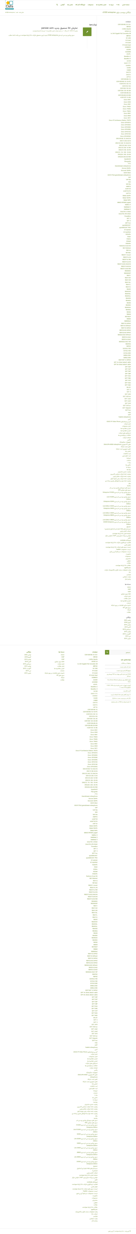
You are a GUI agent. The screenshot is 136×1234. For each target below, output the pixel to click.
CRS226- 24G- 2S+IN (124, 155)
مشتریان (128, 559)
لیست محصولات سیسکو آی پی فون (120, 552)
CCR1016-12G (126, 86)
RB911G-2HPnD (126, 324)
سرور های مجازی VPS (124, 490)
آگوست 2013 (127, 634)
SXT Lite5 (128, 401)
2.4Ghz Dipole (126, 29)
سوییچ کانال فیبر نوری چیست (124, 670)
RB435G (128, 298)
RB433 (129, 289)
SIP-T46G (128, 385)
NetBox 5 (128, 205)
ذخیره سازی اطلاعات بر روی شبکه (121, 605)
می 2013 (128, 636)
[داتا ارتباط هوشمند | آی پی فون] (9, 4)
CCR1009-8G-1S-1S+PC (123, 82)
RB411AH (128, 278)
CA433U (128, 66)
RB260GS (128, 271)
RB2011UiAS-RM (125, 269)
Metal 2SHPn (127, 196)
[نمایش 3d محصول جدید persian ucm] (87, 31)
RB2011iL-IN (127, 257)
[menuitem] (126, 4)
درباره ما (128, 467)
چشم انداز (128, 579)
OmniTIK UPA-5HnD (125, 214)
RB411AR (128, 280)
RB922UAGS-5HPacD (124, 335)
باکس (129, 440)
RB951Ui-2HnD (126, 339)
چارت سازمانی (127, 577)
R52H (129, 237)
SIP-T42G (128, 383)
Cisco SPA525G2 (125, 136)
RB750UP (128, 317)
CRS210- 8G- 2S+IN (125, 150)
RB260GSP (127, 273)
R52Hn (129, 239)
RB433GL (128, 294)
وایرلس (129, 575)
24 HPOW (128, 31)
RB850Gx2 (127, 321)
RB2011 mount (126, 255)
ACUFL (129, 54)
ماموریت (128, 554)
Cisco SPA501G (126, 123)
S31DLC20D (127, 353)
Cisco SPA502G (126, 125)
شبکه (129, 610)
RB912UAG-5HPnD (125, 333)
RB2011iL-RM (127, 260)
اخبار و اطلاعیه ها (51, 31)
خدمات (129, 460)
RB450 (129, 303)
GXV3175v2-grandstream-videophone (119, 175)
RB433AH (128, 292)
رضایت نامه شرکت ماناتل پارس (122, 476)
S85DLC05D (127, 358)
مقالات (129, 563)
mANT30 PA (127, 191)
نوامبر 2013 (127, 632)
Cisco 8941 (127, 113)
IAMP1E (128, 187)
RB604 (129, 314)
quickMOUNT (126, 225)
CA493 (129, 68)
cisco (129, 587)
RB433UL (128, 296)
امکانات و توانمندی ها (124, 435)
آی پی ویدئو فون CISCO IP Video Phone (119, 422)
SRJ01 (129, 387)
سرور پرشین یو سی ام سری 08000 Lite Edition (117, 520)
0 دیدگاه (66, 31)
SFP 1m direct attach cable (122, 362)
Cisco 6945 (127, 102)
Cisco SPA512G (126, 132)
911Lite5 (128, 43)
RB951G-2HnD (126, 337)
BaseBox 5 (127, 59)
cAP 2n (128, 77)
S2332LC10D (127, 349)
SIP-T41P (128, 381)
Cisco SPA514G (126, 134)
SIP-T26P (128, 371)
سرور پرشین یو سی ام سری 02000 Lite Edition (117, 506)
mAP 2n (128, 193)
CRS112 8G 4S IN (125, 141)
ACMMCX (128, 47)
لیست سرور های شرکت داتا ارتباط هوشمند (118, 547)
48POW (128, 36)
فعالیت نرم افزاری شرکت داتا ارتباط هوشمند (118, 543)
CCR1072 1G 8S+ (125, 98)
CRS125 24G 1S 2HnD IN (123, 143)
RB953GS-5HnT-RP (125, 342)
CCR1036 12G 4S (125, 88)
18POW (128, 27)
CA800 (129, 70)
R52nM (128, 241)
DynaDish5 (127, 159)
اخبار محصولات (126, 426)
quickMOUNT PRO (125, 228)
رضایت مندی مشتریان (124, 472)
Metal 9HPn (127, 200)
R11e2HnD (127, 230)
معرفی (129, 561)
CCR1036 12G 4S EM (124, 91)
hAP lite (128, 180)
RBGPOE (128, 344)
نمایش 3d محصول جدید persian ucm (59, 28)
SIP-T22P (128, 369)
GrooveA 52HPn (126, 171)
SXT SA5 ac (127, 406)
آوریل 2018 (127, 622)
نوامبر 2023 (127, 620)
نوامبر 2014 (127, 625)
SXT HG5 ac (127, 397)
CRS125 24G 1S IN (125, 146)
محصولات (128, 556)
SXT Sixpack (127, 408)
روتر (129, 483)
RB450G (128, 305)
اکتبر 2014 (128, 627)
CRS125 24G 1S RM (124, 148)
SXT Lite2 (128, 399)
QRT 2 (129, 218)
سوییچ (129, 527)
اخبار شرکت (58, 31)
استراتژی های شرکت (125, 433)
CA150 (129, 61)
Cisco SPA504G (126, 127)
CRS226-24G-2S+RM (124, 157)
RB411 (129, 276)
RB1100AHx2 (127, 248)
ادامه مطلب (11, 35)
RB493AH (128, 308)
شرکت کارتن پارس (125, 531)
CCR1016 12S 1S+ (125, 84)
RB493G (128, 310)
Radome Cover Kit (125, 246)
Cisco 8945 (127, 116)
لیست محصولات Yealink (123, 550)
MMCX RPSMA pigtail (124, 203)
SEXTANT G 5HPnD (125, 360)
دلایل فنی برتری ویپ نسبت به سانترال (121, 698)
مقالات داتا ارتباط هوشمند (123, 565)
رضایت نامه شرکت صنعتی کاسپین (120, 474)
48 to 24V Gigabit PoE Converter (121, 34)
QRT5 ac (128, 223)
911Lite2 (128, 40)
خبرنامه (129, 458)
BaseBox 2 (127, 56)
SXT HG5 (128, 394)
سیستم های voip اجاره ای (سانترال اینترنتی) (118, 529)
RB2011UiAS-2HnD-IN (124, 264)
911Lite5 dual (126, 45)
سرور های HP (127, 608)
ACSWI (128, 50)
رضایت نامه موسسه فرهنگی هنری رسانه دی (118, 481)
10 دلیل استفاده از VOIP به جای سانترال (121, 702)
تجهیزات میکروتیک (125, 442)
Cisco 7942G (127, 107)
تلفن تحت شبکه (126, 447)
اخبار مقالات (127, 599)
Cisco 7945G (127, 109)
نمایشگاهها (127, 568)
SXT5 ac (128, 410)
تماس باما (128, 451)
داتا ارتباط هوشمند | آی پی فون (116, 1231)
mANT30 (128, 189)
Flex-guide (127, 161)
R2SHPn (128, 234)
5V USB (128, 38)
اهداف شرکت (127, 438)
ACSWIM (128, 52)
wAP (129, 415)
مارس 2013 (127, 639)
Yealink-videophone (125, 417)
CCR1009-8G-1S (126, 79)
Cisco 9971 (127, 118)
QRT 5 (129, 221)
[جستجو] (57, 4)
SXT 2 (129, 390)
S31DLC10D (127, 351)
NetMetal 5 (127, 207)
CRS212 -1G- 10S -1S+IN (123, 152)
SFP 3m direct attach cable (122, 365)
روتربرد (129, 486)
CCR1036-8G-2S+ (125, 93)
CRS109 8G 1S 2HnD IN (123, 139)
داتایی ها (128, 465)
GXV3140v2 (127, 173)
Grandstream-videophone (123, 166)
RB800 (129, 319)
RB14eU (128, 253)
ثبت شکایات (127, 454)
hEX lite (128, 184)
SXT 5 (129, 392)
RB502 (129, 312)
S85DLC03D (127, 355)
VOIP (129, 589)
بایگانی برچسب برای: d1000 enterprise (117, 12)
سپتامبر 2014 (127, 629)
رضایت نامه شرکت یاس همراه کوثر (120, 479)
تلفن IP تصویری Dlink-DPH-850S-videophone (117, 444)
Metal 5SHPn (127, 198)
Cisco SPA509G (126, 129)
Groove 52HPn (126, 168)
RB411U (128, 287)
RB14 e (128, 250)
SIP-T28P (128, 374)
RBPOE (129, 346)
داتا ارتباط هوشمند (37, 31)
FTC (129, 164)
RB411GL (128, 282)
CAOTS (128, 72)
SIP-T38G (128, 378)
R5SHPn (128, 244)
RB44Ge (128, 301)
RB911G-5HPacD (126, 326)
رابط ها (129, 470)
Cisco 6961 (127, 104)
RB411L (128, 285)
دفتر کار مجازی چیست (125, 667)
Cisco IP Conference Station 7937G (120, 120)
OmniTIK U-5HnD (125, 212)
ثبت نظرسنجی (126, 456)
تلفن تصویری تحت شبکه (123, 449)
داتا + (129, 463)
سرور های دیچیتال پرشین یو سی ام (120, 488)
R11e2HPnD (127, 232)
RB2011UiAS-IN (126, 266)
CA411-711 (127, 63)
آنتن (129, 419)
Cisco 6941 (127, 100)
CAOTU (128, 75)
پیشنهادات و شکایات (126, 663)
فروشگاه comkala (125, 540)
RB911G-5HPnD (126, 328)
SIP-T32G (128, 376)
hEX (129, 182)
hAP (129, 177)
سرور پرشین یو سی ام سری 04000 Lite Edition (117, 513)
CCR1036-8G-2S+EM (124, 95)
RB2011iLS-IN (126, 262)
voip (129, 413)
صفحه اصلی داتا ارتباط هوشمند (121, 534)
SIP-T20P (128, 367)
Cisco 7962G (127, 111)
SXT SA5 (128, 403)
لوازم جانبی (127, 545)
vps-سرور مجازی (126, 594)
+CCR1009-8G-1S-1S (124, 25)
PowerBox (128, 216)
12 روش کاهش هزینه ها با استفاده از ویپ (121, 694)
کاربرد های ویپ (127, 691)
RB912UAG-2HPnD (125, 330)
